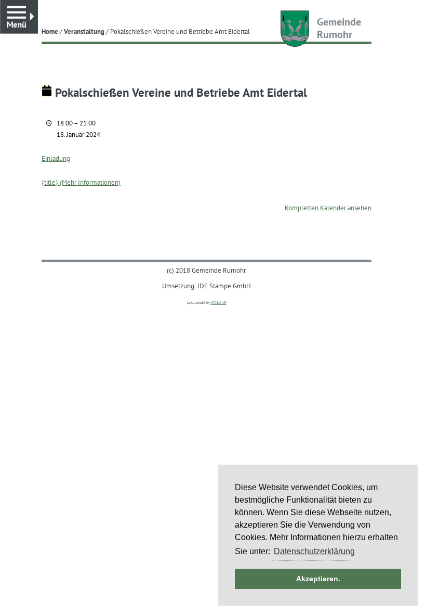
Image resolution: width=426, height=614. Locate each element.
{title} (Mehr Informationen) (81, 182)
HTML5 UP (219, 302)
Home (50, 31)
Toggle (37, 5)
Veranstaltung (84, 31)
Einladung (56, 158)
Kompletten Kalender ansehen (328, 207)
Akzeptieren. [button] (318, 578)
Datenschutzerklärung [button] (314, 551)
